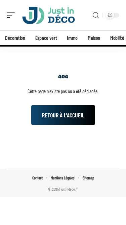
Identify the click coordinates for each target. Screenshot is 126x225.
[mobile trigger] (12, 15)
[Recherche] (95, 15)
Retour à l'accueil (63, 115)
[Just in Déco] (48, 15)
